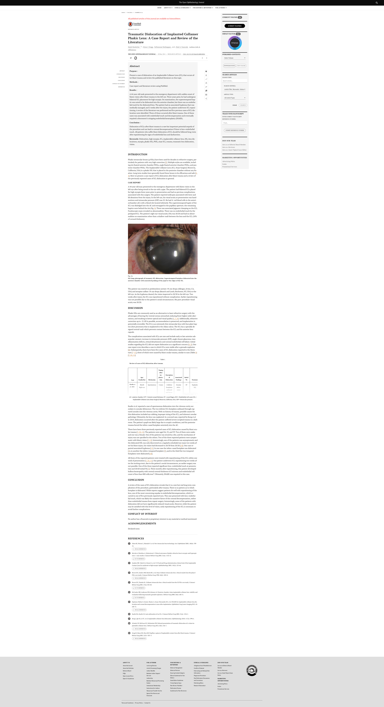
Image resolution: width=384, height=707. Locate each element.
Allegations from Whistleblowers (203, 665)
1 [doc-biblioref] (166, 162)
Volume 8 (130, 12)
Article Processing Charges (154, 668)
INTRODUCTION (121, 74)
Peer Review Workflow (176, 685)
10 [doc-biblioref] (131, 355)
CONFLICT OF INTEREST (118, 83)
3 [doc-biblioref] (128, 176)
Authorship (150, 678)
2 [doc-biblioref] (196, 173)
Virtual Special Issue (175, 683)
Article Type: (228, 94)
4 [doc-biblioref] (177, 318)
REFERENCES (121, 87)
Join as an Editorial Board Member (234, 145)
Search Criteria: (230, 86)
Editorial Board (127, 671)
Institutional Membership (153, 685)
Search (243, 105)
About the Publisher (128, 668)
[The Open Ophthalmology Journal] (252, 670)
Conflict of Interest (199, 668)
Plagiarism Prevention (200, 675)
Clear (235, 105)
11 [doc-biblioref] (135, 352)
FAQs (124, 673)
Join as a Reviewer (228, 147)
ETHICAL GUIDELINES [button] (182, 7)
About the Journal (127, 665)
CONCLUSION (121, 80)
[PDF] (135, 58)
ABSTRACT (122, 71)
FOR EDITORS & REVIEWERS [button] (202, 7)
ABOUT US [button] (167, 7)
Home (160, 7)
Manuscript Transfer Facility (154, 691)
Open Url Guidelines (128, 678)
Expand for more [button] (189, 394)
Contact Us (147, 703)
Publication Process (175, 688)
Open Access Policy (128, 676)
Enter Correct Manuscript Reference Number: (232, 118)
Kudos (224, 164)
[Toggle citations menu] (139, 549)
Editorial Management (176, 668)
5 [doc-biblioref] (191, 344)
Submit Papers (235, 26)
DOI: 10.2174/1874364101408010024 (194, 54)
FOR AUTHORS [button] (220, 7)
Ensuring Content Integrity (177, 673)
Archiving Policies (151, 665)
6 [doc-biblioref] (129, 350)
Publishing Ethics (198, 683)
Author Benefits (151, 671)
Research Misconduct (199, 685)
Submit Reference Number (235, 130)
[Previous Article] (202, 58)
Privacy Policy (139, 703)
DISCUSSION (121, 77)
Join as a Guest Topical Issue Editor (234, 150)
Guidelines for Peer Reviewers (178, 691)
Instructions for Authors (153, 688)
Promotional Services (229, 167)
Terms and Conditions (127, 703)
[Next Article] (206, 58)
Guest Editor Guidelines (176, 680)
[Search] (376, 2)
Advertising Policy (228, 161)
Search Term (226, 77)
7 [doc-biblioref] (132, 352)
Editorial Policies (175, 670)
